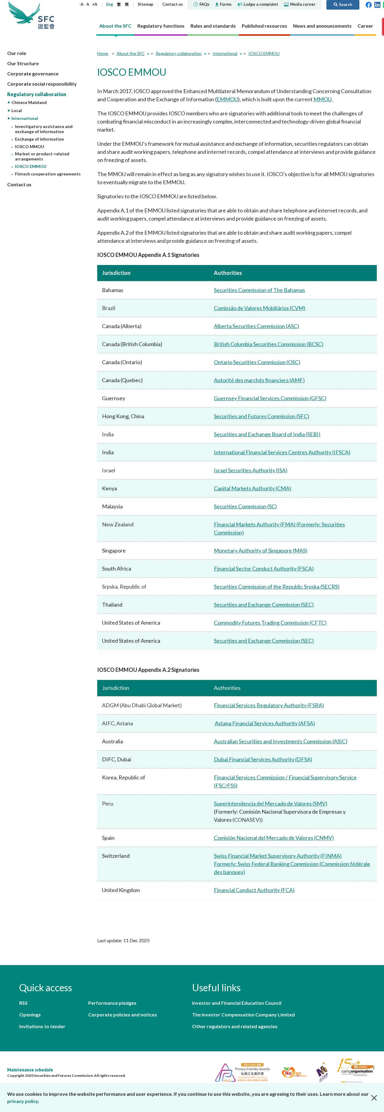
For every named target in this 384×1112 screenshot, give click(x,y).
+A (94, 4)
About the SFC (131, 53)
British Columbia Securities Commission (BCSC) (268, 344)
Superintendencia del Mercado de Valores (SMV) (270, 803)
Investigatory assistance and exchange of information (44, 129)
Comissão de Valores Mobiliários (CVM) (259, 308)
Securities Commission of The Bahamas (259, 290)
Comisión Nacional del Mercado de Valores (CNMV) (274, 837)
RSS (23, 1003)
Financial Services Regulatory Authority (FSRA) (269, 705)
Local (16, 110)
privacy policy (22, 1101)
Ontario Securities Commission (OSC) (257, 362)
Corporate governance (32, 73)
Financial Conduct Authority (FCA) (254, 890)
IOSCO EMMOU (30, 166)
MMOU (323, 99)
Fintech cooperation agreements (48, 173)
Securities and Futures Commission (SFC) (261, 416)
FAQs (204, 4)
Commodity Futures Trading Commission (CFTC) (270, 622)
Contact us (172, 4)
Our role (16, 53)
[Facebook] (369, 4)
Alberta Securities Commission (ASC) (256, 326)
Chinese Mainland (29, 102)
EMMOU (227, 99)
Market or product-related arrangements (42, 156)
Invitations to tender (42, 1026)
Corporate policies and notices (122, 1014)
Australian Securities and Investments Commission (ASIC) (280, 741)
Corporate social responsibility (42, 84)
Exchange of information (39, 139)
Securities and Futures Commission (46, 15)
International (24, 118)
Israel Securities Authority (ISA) (250, 470)
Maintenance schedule (30, 1069)
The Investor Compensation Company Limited (243, 1014)
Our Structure (23, 63)
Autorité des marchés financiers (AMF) (259, 380)
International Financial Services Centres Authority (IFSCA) (282, 452)
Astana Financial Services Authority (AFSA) (265, 723)
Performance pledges (112, 1003)
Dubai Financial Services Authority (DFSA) (263, 759)
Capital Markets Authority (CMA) (252, 488)
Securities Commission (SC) (245, 506)
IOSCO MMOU (29, 146)
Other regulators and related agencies (235, 1026)
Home (102, 53)
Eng (109, 4)
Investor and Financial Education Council (236, 1003)
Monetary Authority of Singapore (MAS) (261, 550)
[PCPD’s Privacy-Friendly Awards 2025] (239, 1071)
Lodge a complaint (261, 4)
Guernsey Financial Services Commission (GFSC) (270, 398)
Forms (226, 4)
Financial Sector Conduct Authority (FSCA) (264, 568)
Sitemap (145, 4)
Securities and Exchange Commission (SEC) (264, 604)
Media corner (303, 4)
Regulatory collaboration (36, 94)
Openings (30, 1014)
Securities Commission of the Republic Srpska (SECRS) (277, 586)
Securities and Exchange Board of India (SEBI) (267, 434)
